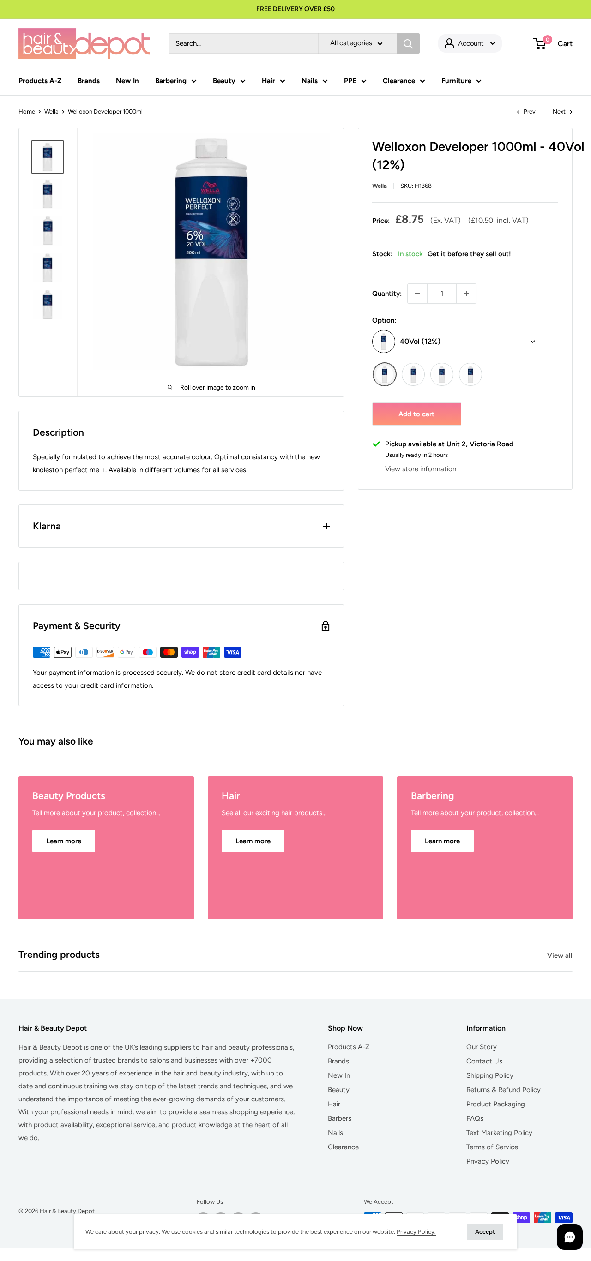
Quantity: (387, 293)
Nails (310, 81)
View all (560, 955)
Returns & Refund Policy (503, 1090)
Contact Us (484, 1061)
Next (559, 111)
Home (26, 111)
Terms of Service (492, 1147)
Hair (268, 81)
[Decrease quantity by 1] (417, 293)
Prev (530, 111)
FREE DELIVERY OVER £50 (295, 9)
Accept (485, 1231)
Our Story (481, 1047)
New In (127, 81)
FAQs (474, 1118)
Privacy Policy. (416, 1231)
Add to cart (416, 414)
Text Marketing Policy (499, 1133)
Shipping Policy (489, 1075)
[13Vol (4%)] (413, 374)
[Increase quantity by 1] (466, 293)
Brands (89, 81)
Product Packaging (495, 1104)
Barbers (339, 1118)
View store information (420, 469)
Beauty (224, 81)
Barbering (171, 81)
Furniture (456, 81)
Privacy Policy (487, 1161)
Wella (51, 111)
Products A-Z (39, 81)
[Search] (408, 43)
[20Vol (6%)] (441, 374)
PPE (350, 81)
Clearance (399, 81)
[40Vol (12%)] (384, 374)
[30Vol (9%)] (470, 374)
